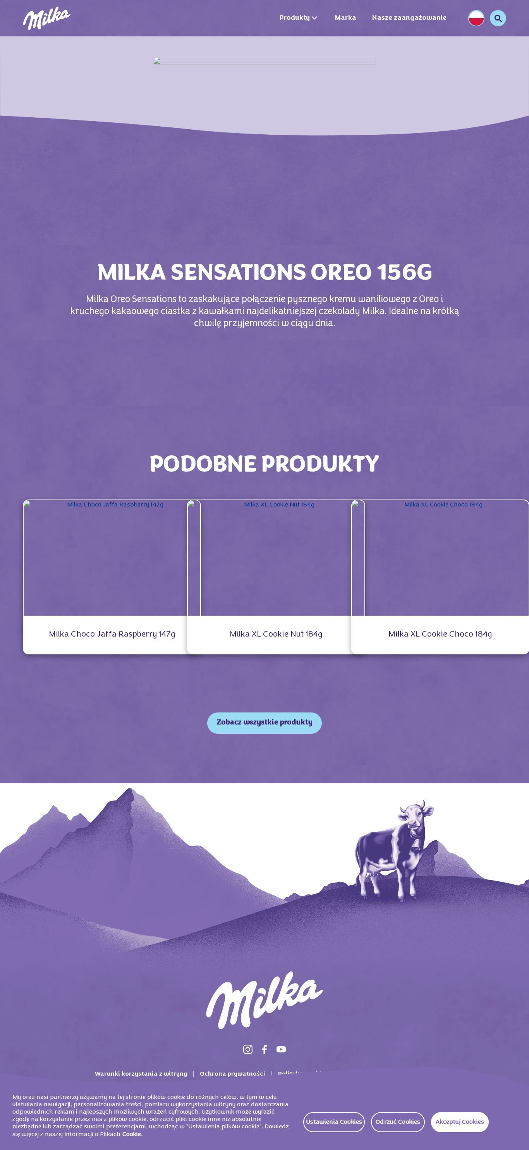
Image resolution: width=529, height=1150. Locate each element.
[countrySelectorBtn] (476, 18)
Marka (345, 18)
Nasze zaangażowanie (409, 18)
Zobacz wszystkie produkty (264, 722)
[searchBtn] (498, 18)
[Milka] (47, 18)
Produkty (294, 18)
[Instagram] (247, 1049)
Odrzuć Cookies (398, 1122)
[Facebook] (264, 1049)
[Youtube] (281, 1049)
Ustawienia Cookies (334, 1122)
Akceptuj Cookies (460, 1122)
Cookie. (132, 1134)
